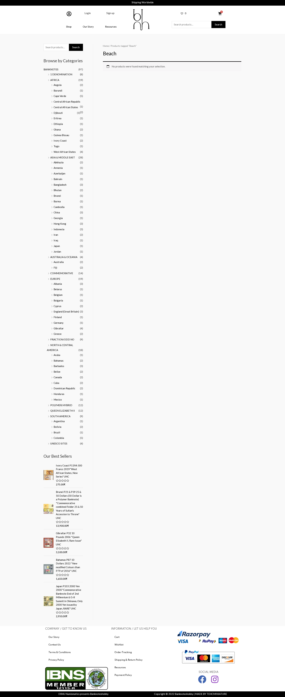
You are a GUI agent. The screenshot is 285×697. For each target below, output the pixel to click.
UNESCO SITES (58, 443)
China (57, 212)
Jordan (57, 251)
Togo (56, 146)
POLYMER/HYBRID (61, 405)
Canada (58, 377)
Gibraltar (59, 328)
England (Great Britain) (66, 311)
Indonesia (59, 229)
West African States (65, 151)
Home (106, 45)
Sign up (110, 13)
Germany (58, 322)
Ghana (57, 129)
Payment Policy (123, 675)
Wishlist (118, 645)
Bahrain (58, 179)
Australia (59, 261)
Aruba (57, 354)
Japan (57, 245)
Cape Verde (60, 95)
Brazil (57, 432)
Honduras (59, 393)
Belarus (58, 289)
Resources (111, 26)
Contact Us (54, 645)
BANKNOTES (51, 69)
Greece (58, 333)
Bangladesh (60, 184)
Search (218, 24)
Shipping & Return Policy (128, 660)
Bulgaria (58, 300)
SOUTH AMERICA (60, 416)
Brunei (57, 195)
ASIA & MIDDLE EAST (62, 157)
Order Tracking (123, 652)
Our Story (88, 26)
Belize (57, 371)
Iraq (56, 240)
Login (87, 13)
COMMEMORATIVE (61, 273)
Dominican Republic (64, 388)
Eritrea (57, 118)
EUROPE (55, 278)
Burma (57, 201)
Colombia (59, 437)
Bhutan (58, 190)
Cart (116, 637)
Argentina (59, 421)
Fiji (55, 267)
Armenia (58, 167)
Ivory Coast (60, 140)
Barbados (59, 366)
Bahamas (58, 360)
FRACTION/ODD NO (62, 339)
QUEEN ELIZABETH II (62, 410)
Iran (56, 234)
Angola (58, 84)
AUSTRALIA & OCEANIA (63, 257)
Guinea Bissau (61, 135)
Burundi (58, 90)
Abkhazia (58, 162)
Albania (58, 283)
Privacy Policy (56, 660)
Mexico (58, 399)
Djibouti (58, 112)
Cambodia (59, 206)
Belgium (58, 294)
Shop (69, 26)
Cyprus (57, 306)
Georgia (58, 218)
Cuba (56, 382)
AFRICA (54, 79)
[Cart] (220, 13)
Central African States (66, 107)
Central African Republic (67, 101)
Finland (58, 317)
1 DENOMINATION (61, 74)
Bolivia (57, 426)
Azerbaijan (59, 173)
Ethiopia (58, 123)
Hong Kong (60, 223)
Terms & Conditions (59, 652)
